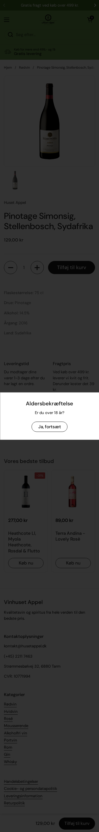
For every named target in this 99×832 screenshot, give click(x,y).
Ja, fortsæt (49, 426)
